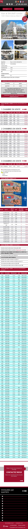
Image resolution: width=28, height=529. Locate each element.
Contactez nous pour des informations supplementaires (14, 96)
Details (26, 115)
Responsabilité (21, 525)
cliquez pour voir (20, 250)
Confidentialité (13, 525)
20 (21, 216)
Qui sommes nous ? (9, 523)
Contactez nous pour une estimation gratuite (14, 81)
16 (21, 214)
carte (20, 86)
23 (21, 220)
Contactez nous (19, 9)
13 (21, 241)
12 (21, 212)
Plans (26, 212)
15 (21, 234)
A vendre (7, 83)
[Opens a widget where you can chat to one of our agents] (5, 526)
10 (21, 227)
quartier (7, 86)
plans (20, 83)
